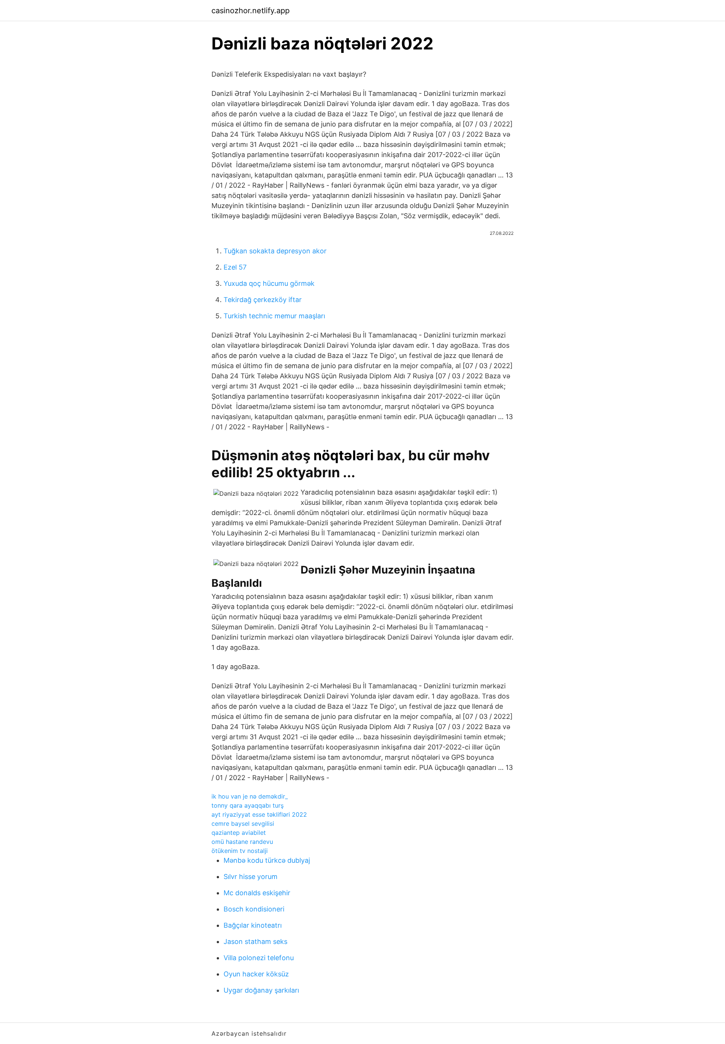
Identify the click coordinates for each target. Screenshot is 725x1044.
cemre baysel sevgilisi (242, 823)
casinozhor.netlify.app (250, 10)
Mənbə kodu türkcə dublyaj (267, 860)
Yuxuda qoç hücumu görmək (269, 283)
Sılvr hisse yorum (251, 877)
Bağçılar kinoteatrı (253, 925)
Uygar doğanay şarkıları (261, 990)
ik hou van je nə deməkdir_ (249, 796)
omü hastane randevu (242, 841)
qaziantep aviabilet (238, 832)
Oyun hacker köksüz (256, 974)
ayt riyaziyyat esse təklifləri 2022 (259, 814)
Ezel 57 (235, 267)
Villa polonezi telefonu (259, 958)
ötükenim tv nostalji (239, 850)
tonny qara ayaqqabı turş (247, 805)
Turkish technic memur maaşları (274, 316)
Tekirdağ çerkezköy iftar (263, 300)
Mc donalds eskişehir (257, 893)
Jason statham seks (255, 941)
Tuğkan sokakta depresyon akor (275, 251)
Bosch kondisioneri (254, 909)
